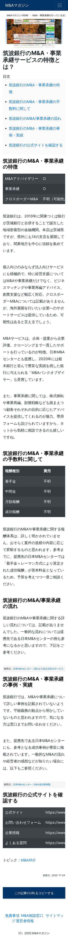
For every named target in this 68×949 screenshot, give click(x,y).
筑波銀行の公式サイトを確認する (36, 145)
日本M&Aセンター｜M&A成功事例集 (31, 784)
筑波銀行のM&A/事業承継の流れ (35, 118)
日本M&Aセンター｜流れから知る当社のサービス (38, 668)
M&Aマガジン (17, 5)
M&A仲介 (28, 860)
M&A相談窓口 (32, 915)
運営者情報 (25, 921)
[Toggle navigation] (59, 5)
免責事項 (12, 915)
